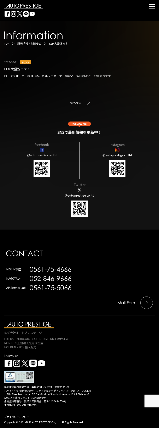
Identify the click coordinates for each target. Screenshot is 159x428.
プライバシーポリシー (16, 416)
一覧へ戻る (74, 103)
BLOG (25, 62)
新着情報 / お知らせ (29, 43)
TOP (6, 43)
